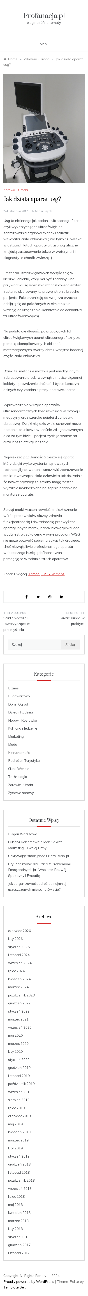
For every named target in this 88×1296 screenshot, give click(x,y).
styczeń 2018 (19, 1237)
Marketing (16, 736)
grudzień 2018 (19, 1164)
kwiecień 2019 (19, 1132)
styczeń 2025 (19, 947)
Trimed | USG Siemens (46, 574)
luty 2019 (15, 1148)
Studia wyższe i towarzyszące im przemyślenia (16, 624)
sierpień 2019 (19, 1100)
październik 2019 (21, 1084)
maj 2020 (15, 1035)
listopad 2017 (19, 1253)
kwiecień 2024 (19, 979)
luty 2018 (15, 1229)
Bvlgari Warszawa (22, 834)
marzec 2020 (18, 1043)
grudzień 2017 (19, 1245)
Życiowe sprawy (21, 793)
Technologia (17, 777)
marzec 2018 (18, 1221)
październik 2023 (21, 995)
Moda (12, 744)
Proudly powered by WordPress (29, 1281)
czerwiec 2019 (19, 1116)
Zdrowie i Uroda (15, 190)
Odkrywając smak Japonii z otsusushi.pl (38, 856)
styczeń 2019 (19, 1156)
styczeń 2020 (19, 1059)
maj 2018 (15, 1205)
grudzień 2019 (19, 1067)
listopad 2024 (19, 955)
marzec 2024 (18, 987)
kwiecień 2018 (19, 1212)
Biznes (13, 688)
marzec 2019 (18, 1140)
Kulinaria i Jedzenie (22, 728)
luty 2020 (15, 1051)
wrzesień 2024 (20, 963)
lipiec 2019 (16, 1108)
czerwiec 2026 (19, 931)
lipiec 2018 (16, 1196)
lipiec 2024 (16, 971)
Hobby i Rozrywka (22, 720)
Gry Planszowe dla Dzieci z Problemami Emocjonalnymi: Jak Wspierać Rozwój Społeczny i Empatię (39, 870)
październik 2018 (21, 1180)
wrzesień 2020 (20, 1027)
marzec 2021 (18, 1019)
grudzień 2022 (19, 1003)
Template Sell (14, 1287)
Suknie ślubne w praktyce (72, 621)
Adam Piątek (43, 211)
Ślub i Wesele (18, 769)
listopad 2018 (19, 1172)
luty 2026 (15, 939)
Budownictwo (19, 696)
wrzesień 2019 (20, 1092)
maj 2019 (15, 1124)
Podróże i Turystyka (24, 760)
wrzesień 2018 (20, 1188)
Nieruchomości (19, 752)
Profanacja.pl (44, 15)
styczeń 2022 (19, 1011)
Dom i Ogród (18, 704)
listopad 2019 (19, 1076)
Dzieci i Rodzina (20, 712)
